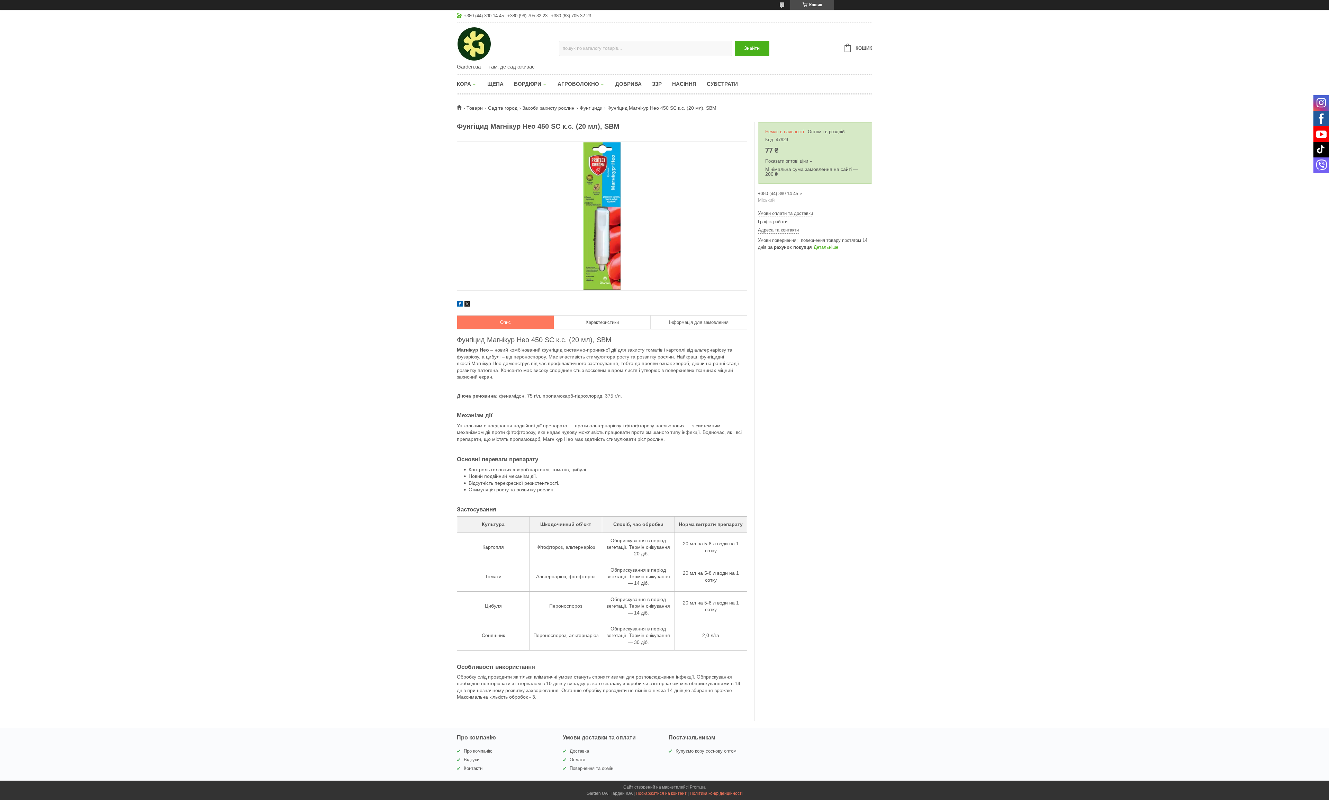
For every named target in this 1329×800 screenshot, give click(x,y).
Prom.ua (698, 787)
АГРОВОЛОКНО (578, 84)
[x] (467, 305)
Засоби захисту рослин (548, 108)
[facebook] (460, 305)
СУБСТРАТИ (722, 84)
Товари (475, 108)
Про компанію (478, 751)
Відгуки (471, 759)
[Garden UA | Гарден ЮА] (508, 43)
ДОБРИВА (628, 84)
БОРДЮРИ (527, 84)
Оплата (577, 759)
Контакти (473, 768)
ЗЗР (657, 84)
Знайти (752, 48)
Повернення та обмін (591, 768)
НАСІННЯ (684, 84)
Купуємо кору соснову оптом (706, 751)
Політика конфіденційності (716, 793)
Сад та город (502, 108)
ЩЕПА (495, 84)
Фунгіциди (591, 108)
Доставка (579, 751)
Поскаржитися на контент (661, 793)
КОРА (464, 84)
